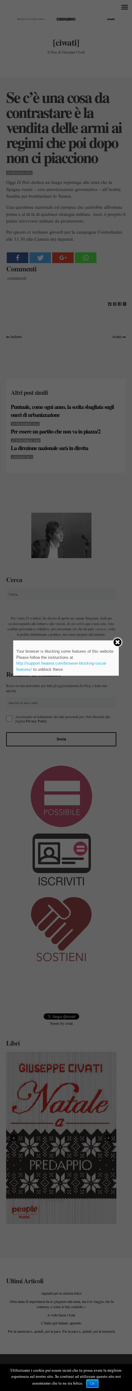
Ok (92, 1383)
